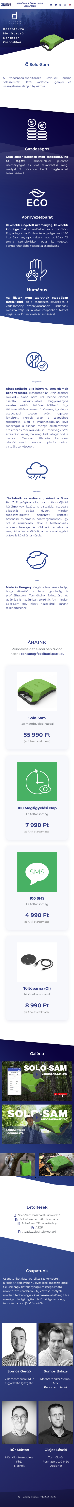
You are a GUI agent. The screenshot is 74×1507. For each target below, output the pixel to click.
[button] (28, 1177)
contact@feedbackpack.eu (43, 654)
